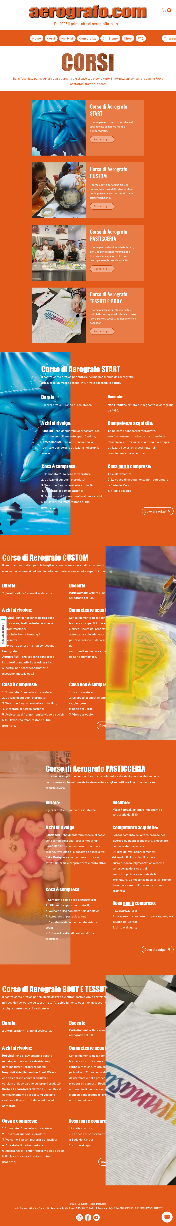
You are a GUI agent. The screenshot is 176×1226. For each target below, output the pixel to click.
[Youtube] (96, 1217)
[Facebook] (88, 1217)
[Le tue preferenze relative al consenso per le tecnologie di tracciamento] (3, 631)
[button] (167, 10)
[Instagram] (79, 1217)
